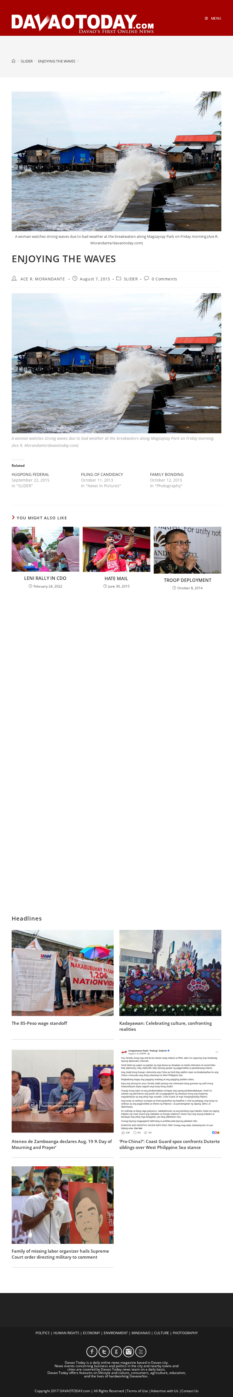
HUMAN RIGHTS (66, 1333)
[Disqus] (116, 670)
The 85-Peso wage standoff (39, 1023)
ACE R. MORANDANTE (42, 279)
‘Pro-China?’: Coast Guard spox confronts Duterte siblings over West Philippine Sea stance (169, 1144)
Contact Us (190, 1390)
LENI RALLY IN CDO (45, 578)
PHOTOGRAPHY (185, 1333)
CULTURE (161, 1333)
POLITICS (43, 1333)
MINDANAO (141, 1333)
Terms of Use (137, 1390)
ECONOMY (91, 1333)
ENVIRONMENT (116, 1333)
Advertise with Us (164, 1390)
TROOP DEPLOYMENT (187, 580)
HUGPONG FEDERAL (30, 474)
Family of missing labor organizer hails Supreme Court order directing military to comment (60, 1254)
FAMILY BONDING (167, 474)
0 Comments (164, 279)
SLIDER (131, 279)
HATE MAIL (116, 578)
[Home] (13, 61)
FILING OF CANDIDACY (102, 474)
